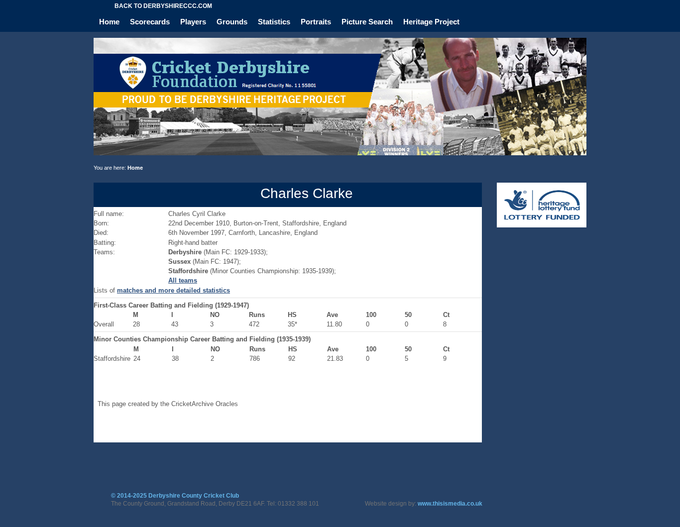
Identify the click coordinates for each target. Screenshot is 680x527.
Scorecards (150, 21)
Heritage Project (431, 21)
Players (193, 21)
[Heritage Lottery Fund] (541, 225)
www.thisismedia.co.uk (450, 503)
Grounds (232, 21)
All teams (182, 280)
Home (109, 21)
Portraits (316, 21)
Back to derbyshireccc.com (163, 5)
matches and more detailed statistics (173, 290)
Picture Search (367, 21)
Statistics (274, 21)
